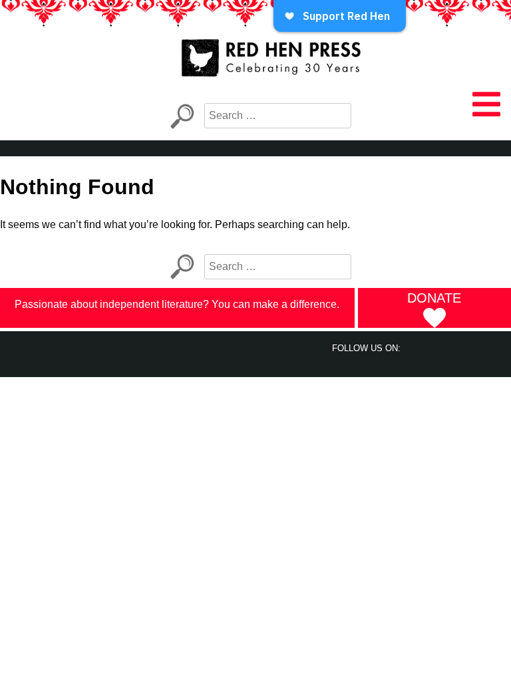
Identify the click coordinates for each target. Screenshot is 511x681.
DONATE (434, 298)
